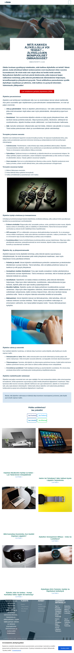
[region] (37, 646)
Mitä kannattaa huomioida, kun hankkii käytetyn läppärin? (19, 535)
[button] (69, 2)
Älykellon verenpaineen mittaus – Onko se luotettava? (55, 538)
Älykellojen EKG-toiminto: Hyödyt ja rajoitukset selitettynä (55, 590)
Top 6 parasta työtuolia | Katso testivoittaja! (68, 622)
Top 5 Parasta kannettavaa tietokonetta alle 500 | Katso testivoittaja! (59, 611)
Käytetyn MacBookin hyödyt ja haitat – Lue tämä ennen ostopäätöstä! (19, 474)
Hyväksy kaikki (65, 648)
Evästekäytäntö (16, 650)
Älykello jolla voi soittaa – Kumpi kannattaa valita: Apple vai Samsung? (19, 594)
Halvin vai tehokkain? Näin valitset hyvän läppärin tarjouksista (55, 479)
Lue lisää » (18, 477)
